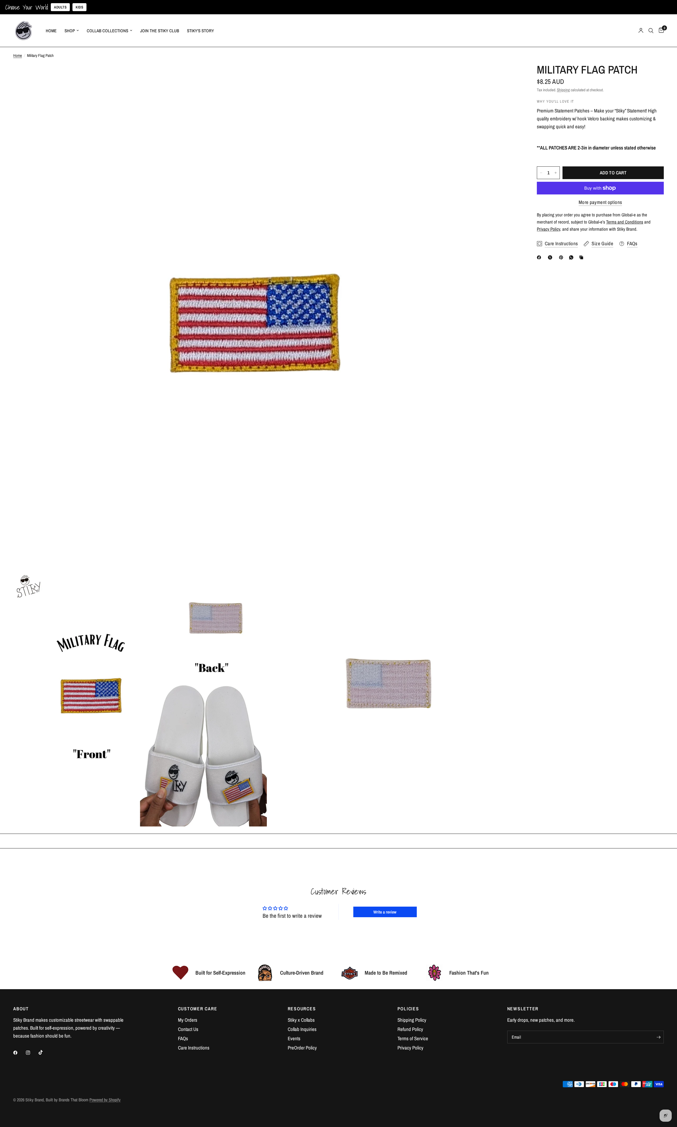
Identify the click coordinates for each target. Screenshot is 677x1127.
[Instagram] (32, 1052)
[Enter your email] (658, 1037)
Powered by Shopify (105, 1100)
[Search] (651, 30)
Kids (79, 7)
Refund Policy (410, 1029)
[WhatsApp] (572, 257)
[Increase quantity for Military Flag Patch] (556, 173)
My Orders (187, 1020)
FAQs (183, 1038)
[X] (551, 257)
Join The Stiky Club (159, 31)
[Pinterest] (562, 257)
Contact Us (188, 1029)
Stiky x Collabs (301, 1020)
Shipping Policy (411, 1020)
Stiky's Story (200, 31)
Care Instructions (193, 1047)
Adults (60, 7)
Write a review (384, 912)
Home (51, 31)
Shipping (563, 90)
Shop (70, 31)
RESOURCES (302, 1008)
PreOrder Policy (302, 1047)
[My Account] (641, 30)
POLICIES (408, 1008)
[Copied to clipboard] (582, 257)
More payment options (600, 202)
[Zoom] (510, 75)
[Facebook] (540, 257)
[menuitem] (51, 31)
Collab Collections (107, 31)
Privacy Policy (410, 1047)
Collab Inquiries (302, 1029)
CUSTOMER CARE (197, 1008)
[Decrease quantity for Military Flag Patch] (541, 173)
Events (294, 1038)
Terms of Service (412, 1038)
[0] (660, 30)
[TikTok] (44, 1052)
